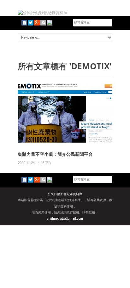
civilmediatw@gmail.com (65, 218)
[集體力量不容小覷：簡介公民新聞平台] (65, 112)
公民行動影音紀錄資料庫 (65, 194)
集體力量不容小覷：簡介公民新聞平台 (55, 154)
